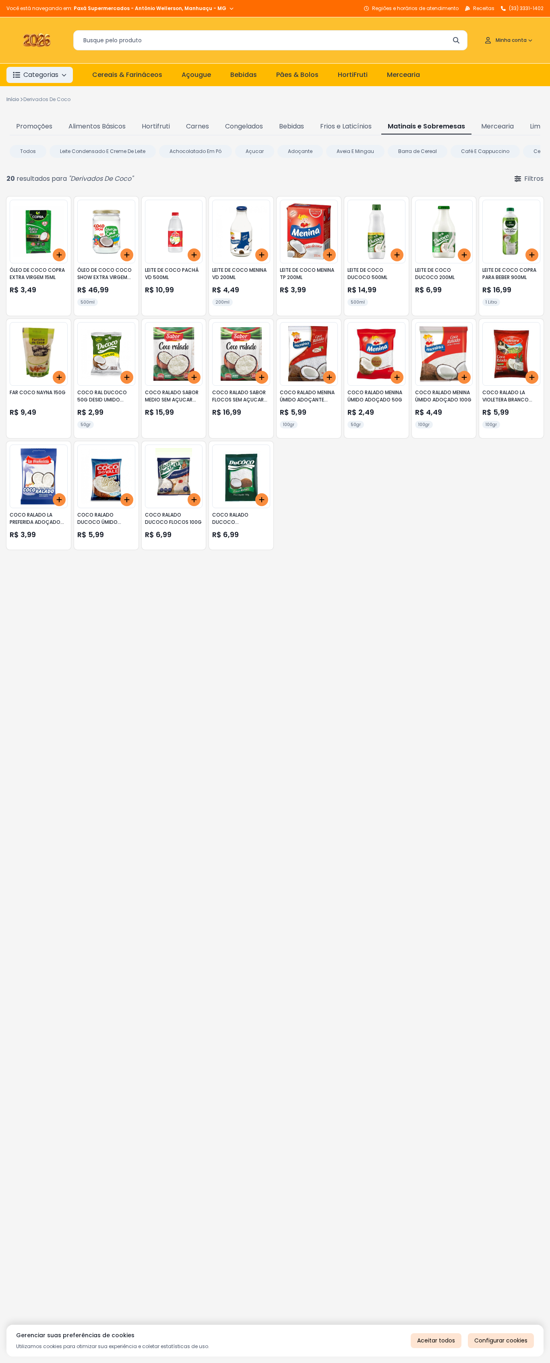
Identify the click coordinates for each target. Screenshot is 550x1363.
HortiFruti (353, 74)
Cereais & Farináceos (127, 74)
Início (12, 99)
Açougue (196, 74)
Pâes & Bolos (297, 74)
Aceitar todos (436, 1340)
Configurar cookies (500, 1340)
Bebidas (243, 74)
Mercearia (403, 74)
